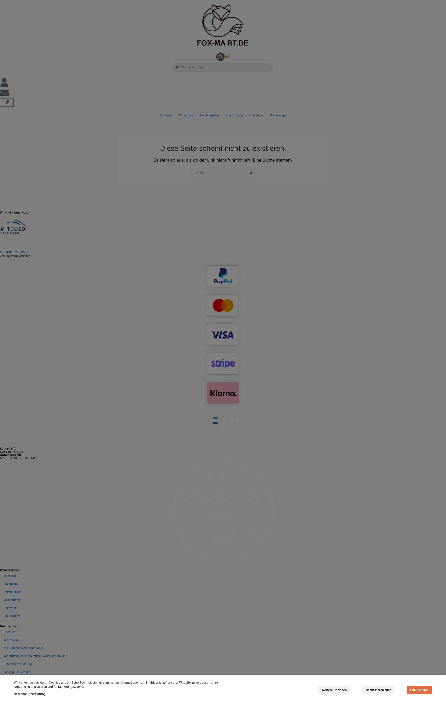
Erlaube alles (419, 690)
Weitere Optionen (334, 690)
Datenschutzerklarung (29, 694)
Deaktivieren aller (378, 690)
